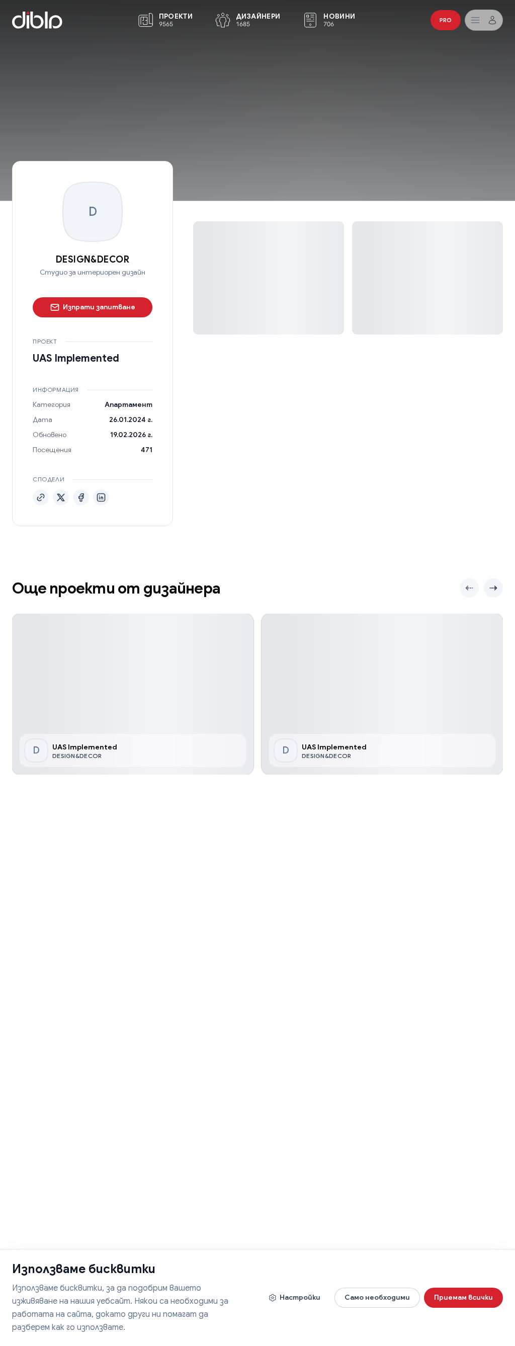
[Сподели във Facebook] (81, 497)
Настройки (300, 1297)
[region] (257, 694)
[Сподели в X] (61, 497)
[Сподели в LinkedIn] (101, 497)
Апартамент (128, 404)
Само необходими (377, 1297)
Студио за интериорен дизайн (92, 272)
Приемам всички (463, 1297)
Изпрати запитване (99, 306)
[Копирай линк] (41, 497)
